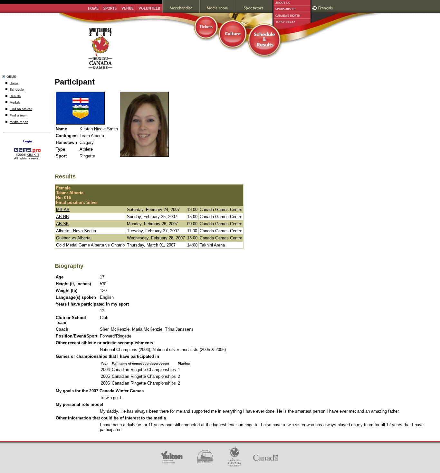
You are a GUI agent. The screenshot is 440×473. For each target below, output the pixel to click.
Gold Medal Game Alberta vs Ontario (90, 245)
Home (14, 83)
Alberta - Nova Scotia (76, 230)
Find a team (18, 115)
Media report (19, 122)
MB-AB (63, 209)
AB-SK (62, 223)
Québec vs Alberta (73, 238)
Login (27, 141)
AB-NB (62, 216)
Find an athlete (21, 109)
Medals (15, 102)
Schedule (17, 89)
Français (326, 7)
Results (15, 96)
